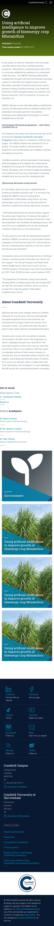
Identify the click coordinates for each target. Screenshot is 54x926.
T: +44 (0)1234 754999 (10, 396)
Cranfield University (36, 3)
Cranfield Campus (16, 765)
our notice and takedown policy (26, 909)
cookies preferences (27, 918)
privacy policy (29, 915)
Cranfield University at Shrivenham (20, 796)
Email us (4, 402)
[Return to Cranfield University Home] (6, 14)
